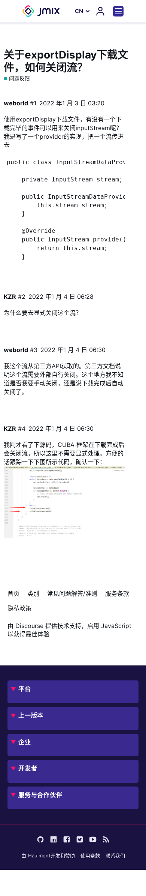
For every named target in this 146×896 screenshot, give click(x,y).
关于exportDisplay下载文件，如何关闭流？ (66, 61)
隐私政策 (19, 608)
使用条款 (90, 856)
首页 (13, 593)
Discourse (29, 625)
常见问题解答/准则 (72, 593)
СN (79, 11)
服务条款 (117, 593)
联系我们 (115, 856)
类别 (33, 593)
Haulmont (39, 856)
